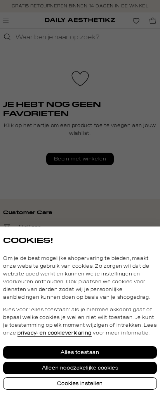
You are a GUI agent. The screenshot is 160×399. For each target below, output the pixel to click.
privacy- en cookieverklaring (54, 333)
